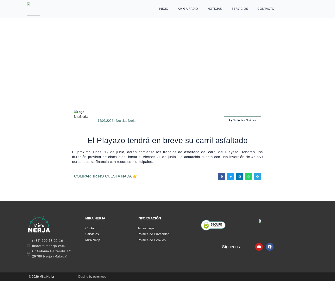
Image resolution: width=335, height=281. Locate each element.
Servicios (239, 8)
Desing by (92, 276)
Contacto (265, 8)
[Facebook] (270, 247)
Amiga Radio (188, 8)
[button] (221, 176)
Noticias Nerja (126, 120)
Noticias (215, 8)
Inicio (163, 8)
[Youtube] (259, 247)
